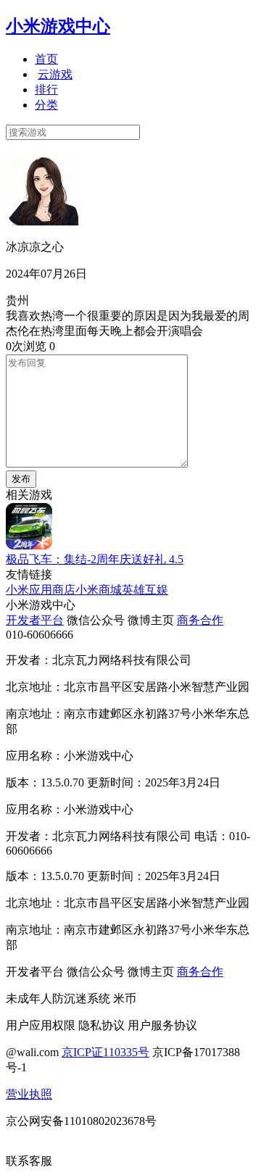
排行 (46, 89)
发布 (21, 478)
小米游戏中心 (58, 26)
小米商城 (98, 590)
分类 (46, 105)
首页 (46, 59)
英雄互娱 (145, 590)
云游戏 (55, 74)
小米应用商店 (40, 590)
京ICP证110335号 (105, 1052)
